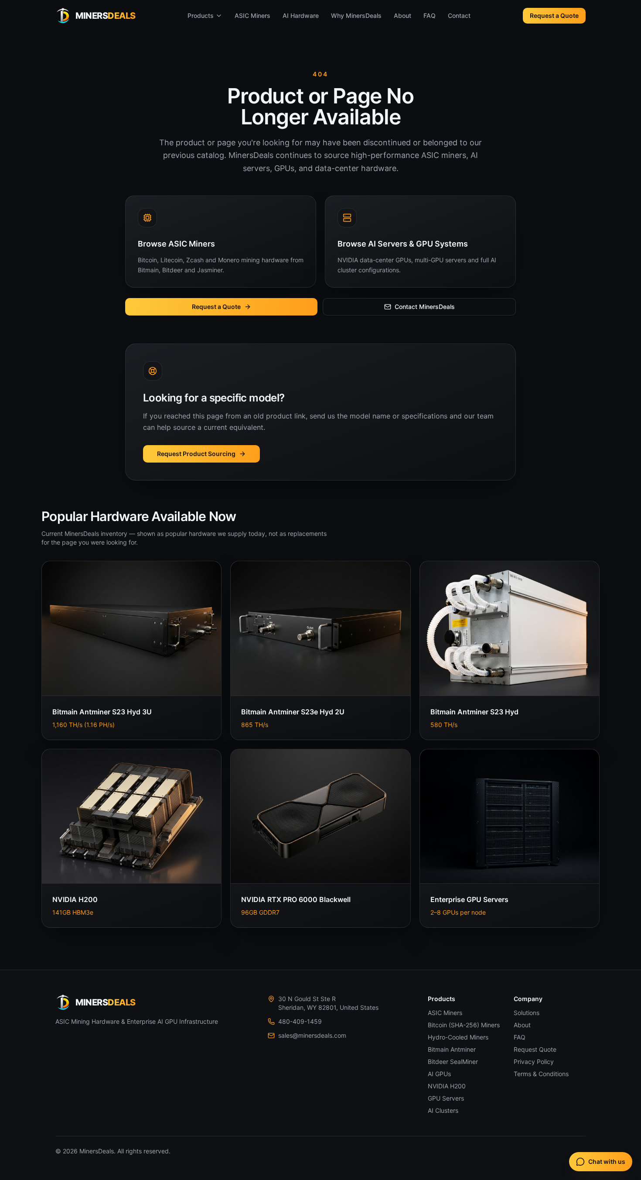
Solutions (526, 1012)
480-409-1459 (300, 1021)
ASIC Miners (252, 15)
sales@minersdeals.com (312, 1035)
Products (201, 15)
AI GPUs (439, 1073)
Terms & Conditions (541, 1073)
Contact (459, 15)
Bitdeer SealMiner (453, 1061)
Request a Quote (554, 15)
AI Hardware (301, 15)
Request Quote (535, 1049)
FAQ (429, 15)
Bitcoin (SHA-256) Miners (464, 1025)
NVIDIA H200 (447, 1086)
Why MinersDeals (356, 15)
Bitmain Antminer (452, 1049)
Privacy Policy (534, 1061)
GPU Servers (446, 1098)
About (402, 15)
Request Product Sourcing (196, 453)
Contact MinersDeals (425, 306)
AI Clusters (443, 1110)
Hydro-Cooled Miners (458, 1037)
